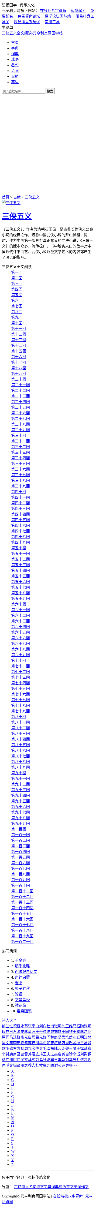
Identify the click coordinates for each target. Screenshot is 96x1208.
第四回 (16, 289)
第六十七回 (20, 644)
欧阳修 (7, 1049)
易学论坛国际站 (58, 16)
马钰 (76, 1026)
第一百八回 (20, 874)
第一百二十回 (22, 942)
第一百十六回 (22, 919)
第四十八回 (20, 537)
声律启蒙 (22, 977)
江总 (87, 1037)
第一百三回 (20, 846)
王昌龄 (85, 1043)
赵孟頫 (74, 1043)
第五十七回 (20, 587)
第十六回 (18, 357)
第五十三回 (20, 565)
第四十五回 (20, 520)
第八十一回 (20, 722)
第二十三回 (20, 396)
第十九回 (18, 374)
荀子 (20, 1060)
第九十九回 (20, 824)
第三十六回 (20, 469)
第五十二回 (20, 559)
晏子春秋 (22, 989)
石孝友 (18, 1032)
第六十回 (18, 604)
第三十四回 (20, 458)
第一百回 (18, 829)
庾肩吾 (15, 1054)
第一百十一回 (22, 891)
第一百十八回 (22, 930)
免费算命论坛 (29, 16)
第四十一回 (20, 497)
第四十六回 (20, 525)
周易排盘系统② (27, 22)
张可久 (59, 1026)
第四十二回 (20, 503)
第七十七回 (20, 700)
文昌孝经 (22, 1000)
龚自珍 (67, 1054)
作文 (85, 1187)
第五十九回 (20, 599)
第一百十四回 (22, 908)
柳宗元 (22, 1037)
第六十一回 (20, 610)
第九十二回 (20, 784)
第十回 (16, 323)
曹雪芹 (26, 1054)
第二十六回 (20, 413)
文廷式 (29, 1060)
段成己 (7, 1032)
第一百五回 (20, 857)
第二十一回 (20, 385)
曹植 (54, 1043)
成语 (15, 59)
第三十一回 (20, 441)
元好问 (44, 1037)
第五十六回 (20, 582)
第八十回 (18, 717)
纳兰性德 (9, 1026)
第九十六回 (20, 807)
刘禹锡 (85, 1054)
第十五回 (18, 351)
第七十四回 (20, 683)
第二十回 (18, 379)
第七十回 (18, 660)
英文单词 (73, 1187)
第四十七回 (20, 531)
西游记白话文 (26, 972)
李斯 (61, 1060)
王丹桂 (41, 1032)
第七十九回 (20, 711)
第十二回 (18, 334)
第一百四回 (20, 852)
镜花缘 (20, 1005)
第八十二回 (20, 728)
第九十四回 (20, 795)
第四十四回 (20, 514)
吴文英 (7, 1043)
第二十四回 (20, 402)
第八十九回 (20, 767)
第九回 (16, 317)
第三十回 (18, 436)
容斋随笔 (24, 1011)
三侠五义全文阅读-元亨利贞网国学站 (32, 33)
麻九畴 (48, 1065)
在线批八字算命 (53, 11)
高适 (76, 1054)
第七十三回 (20, 677)
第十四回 (18, 346)
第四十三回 (20, 509)
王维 (69, 1026)
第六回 (16, 301)
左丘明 (78, 1037)
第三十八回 (20, 480)
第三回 (16, 284)
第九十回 (18, 773)
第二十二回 (20, 391)
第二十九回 (20, 430)
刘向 (43, 1026)
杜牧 (39, 1065)
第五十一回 (20, 554)
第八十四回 (20, 739)
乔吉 (31, 1065)
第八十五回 (20, 745)
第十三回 (18, 340)
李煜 (84, 1032)
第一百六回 (20, 863)
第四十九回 (20, 542)
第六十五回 (20, 632)
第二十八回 (20, 424)
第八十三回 (20, 734)
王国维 (67, 1032)
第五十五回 (20, 576)
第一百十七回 (22, 925)
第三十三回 (20, 452)
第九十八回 (20, 818)
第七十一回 (20, 666)
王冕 (76, 1032)
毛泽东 (48, 1049)
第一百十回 (20, 885)
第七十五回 (20, 689)
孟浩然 (67, 1037)
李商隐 (18, 1043)
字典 (15, 48)
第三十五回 (20, 464)
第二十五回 (20, 407)
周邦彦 (29, 1049)
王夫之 (48, 1054)
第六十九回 (20, 655)
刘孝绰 (41, 1060)
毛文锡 (11, 1065)
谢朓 (13, 1060)
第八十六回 (20, 750)
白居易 (33, 1037)
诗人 (25, 1187)
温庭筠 (37, 1054)
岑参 (39, 1049)
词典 (15, 54)
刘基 (69, 1060)
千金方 (20, 960)
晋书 (18, 983)
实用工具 (52, 22)
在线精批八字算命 (68, 1196)
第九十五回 (20, 801)
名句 (15, 65)
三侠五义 (32, 197)
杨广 (5, 1060)
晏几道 (78, 1060)
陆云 (58, 1049)
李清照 (29, 1032)
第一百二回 (20, 840)
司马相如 (42, 1043)
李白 (35, 1026)
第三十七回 (20, 475)
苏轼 (28, 1026)
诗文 (40, 1187)
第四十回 (18, 492)
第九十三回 (20, 790)
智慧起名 (78, 11)
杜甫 (50, 1026)
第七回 (16, 306)
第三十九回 (20, 486)
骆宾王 (52, 1060)
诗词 (15, 71)
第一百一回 (20, 835)
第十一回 (18, 329)
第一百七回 (20, 869)
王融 (72, 1049)
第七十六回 (20, 694)
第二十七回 (20, 419)
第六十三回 (20, 621)
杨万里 (63, 1043)
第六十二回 (20, 615)
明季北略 (22, 966)
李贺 (5, 1054)
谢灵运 (59, 1065)
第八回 (16, 312)
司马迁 (11, 1037)
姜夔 (65, 1049)
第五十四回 (20, 570)
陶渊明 (85, 1026)
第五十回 (18, 548)
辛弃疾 (29, 1043)
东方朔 (18, 1049)
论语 (18, 994)
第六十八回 (20, 649)
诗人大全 (9, 1020)
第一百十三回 (22, 902)
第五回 (16, 295)
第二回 (16, 278)
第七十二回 (20, 672)
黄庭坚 (56, 1037)
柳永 (20, 1026)
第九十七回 (20, 812)
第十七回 (18, 362)
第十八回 (18, 368)
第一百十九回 (22, 936)
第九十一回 (20, 779)
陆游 (50, 1032)
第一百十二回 (22, 897)
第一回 (16, 272)
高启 (58, 1054)
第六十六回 (20, 638)
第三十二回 (20, 447)
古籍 (15, 76)
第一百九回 (20, 880)
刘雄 (58, 1032)
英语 (15, 82)
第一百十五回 (22, 914)
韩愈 (87, 1049)
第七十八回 (20, 705)
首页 (15, 43)
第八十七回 (20, 756)
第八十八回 (20, 762)
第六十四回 (20, 627)
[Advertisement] (48, 143)
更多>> (71, 1065)
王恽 (80, 1049)
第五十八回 (20, 593)
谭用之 (22, 1065)
